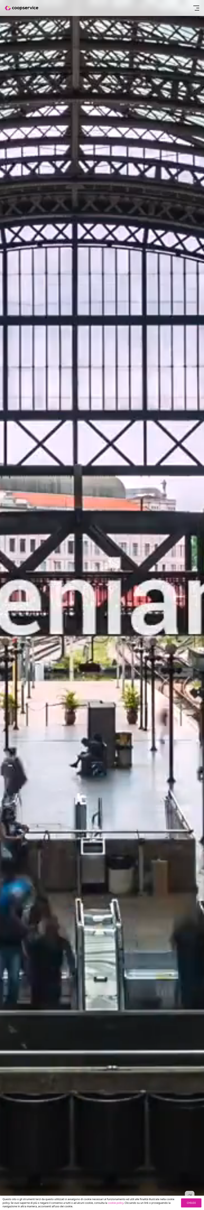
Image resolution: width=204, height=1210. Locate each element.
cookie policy (115, 1203)
